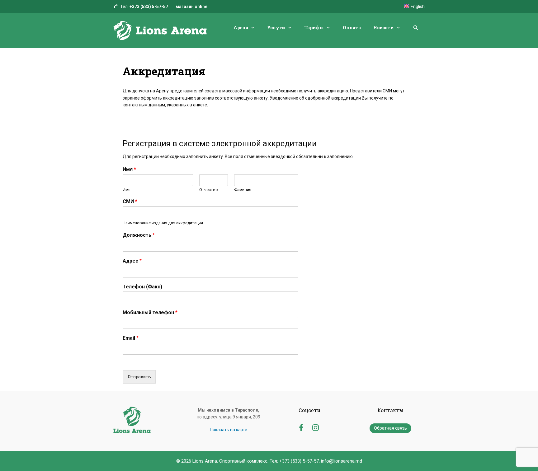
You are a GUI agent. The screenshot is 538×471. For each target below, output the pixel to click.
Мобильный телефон (150, 312)
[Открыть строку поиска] (416, 28)
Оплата (352, 27)
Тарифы (314, 27)
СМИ (130, 201)
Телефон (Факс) (142, 287)
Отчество (208, 189)
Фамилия (242, 189)
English (418, 6)
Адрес (132, 261)
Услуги (276, 27)
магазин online (191, 6)
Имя (129, 169)
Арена (241, 27)
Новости (383, 27)
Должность (139, 235)
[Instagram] (315, 426)
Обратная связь (390, 428)
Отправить (139, 376)
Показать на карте (228, 429)
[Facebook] (301, 426)
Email (131, 338)
